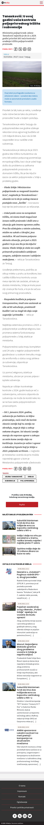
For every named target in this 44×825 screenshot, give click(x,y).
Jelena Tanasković (13, 476)
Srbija (6, 54)
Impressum (22, 791)
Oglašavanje (22, 802)
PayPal (22, 504)
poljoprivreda (27, 481)
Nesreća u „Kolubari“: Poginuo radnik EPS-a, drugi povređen (29, 574)
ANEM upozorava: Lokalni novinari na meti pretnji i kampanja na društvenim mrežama (27, 737)
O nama (22, 785)
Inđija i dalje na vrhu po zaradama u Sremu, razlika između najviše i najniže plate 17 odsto (29, 539)
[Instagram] (24, 816)
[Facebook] (14, 816)
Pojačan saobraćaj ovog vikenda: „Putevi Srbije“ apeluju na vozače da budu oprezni (29, 612)
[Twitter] (19, 816)
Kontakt (22, 796)
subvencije (10, 481)
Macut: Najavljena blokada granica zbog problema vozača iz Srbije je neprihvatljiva (27, 649)
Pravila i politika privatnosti (22, 807)
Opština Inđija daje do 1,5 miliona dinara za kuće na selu (28, 551)
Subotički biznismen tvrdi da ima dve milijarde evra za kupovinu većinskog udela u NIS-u (27, 525)
